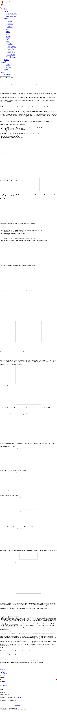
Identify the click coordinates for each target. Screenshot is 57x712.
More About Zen (6, 10)
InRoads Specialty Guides (9, 56)
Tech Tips (3, 672)
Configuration (7, 31)
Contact (3, 72)
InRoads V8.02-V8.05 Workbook (11, 46)
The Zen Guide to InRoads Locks (11, 57)
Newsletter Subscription (7, 74)
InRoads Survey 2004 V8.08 (11, 50)
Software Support (8, 32)
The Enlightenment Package (11, 54)
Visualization (5, 34)
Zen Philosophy (6, 11)
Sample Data (7, 66)
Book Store (5, 61)
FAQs (4, 35)
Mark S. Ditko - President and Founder (11, 13)
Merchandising (6, 59)
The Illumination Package (10, 53)
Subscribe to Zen (8, 65)
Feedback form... (19, 697)
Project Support (8, 33)
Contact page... (15, 700)
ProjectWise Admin (9, 26)
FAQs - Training (8, 36)
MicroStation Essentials (10, 24)
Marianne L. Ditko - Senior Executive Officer (11, 14)
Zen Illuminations (8, 63)
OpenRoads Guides (8, 41)
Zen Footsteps (7, 64)
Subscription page (17, 705)
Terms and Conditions (6, 60)
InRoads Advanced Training (11, 22)
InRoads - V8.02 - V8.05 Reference (11, 47)
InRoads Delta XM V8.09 (10, 44)
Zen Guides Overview (6, 58)
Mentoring (7, 28)
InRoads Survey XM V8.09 (10, 49)
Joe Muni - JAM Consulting (9, 15)
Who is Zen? (5, 9)
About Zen (3, 8)
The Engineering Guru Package (11, 55)
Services (3, 19)
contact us (18, 691)
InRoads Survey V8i (10, 48)
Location (7, 29)
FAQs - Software (8, 38)
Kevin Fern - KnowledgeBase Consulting (11, 16)
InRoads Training (9, 21)
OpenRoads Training (10, 27)
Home (3, 670)
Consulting (5, 30)
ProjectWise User (9, 25)
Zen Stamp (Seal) (6, 18)
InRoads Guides (8, 42)
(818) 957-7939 (5, 685)
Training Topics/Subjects (9, 20)
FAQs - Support (8, 37)
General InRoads (6, 69)
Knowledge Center (4, 62)
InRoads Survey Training (10, 23)
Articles (5, 70)
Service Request (13, 691)
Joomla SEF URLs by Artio (2, 669)
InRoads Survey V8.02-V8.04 (11, 52)
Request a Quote (6, 39)
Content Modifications (8, 67)
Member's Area (6, 71)
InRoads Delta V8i (9, 43)
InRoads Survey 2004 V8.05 (11, 51)
